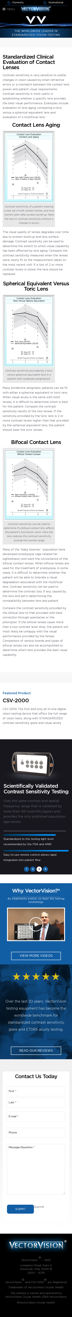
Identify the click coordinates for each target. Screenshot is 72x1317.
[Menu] (4, 9)
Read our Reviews (36, 1050)
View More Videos (36, 955)
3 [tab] (39, 869)
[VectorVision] (36, 8)
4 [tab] (45, 869)
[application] (36, 924)
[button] (36, 924)
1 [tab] (26, 869)
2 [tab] (33, 869)
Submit (20, 1209)
